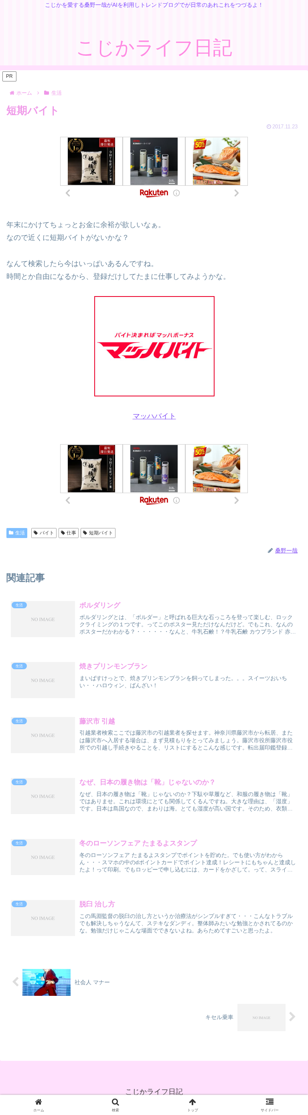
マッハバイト (154, 416)
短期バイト (101, 533)
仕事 (71, 533)
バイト (47, 533)
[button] (284, 1052)
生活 (20, 533)
